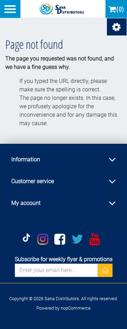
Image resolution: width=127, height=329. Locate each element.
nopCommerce (76, 308)
